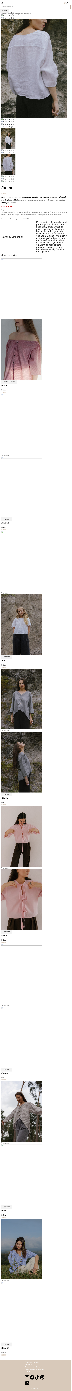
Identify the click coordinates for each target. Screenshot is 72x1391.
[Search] (63, 3)
